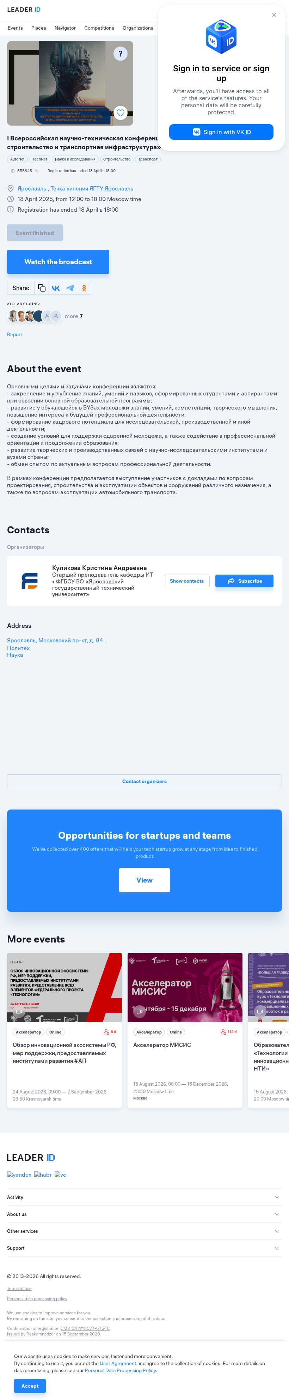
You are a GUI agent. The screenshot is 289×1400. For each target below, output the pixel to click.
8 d (113, 1031)
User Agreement (118, 1363)
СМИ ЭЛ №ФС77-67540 (85, 1328)
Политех (18, 648)
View (144, 879)
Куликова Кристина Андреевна (99, 568)
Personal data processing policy (37, 1298)
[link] (64, 1030)
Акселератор (28, 1032)
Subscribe (250, 581)
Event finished (35, 232)
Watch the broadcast (58, 261)
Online (55, 1032)
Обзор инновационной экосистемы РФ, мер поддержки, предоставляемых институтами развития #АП (64, 1052)
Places (38, 28)
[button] (144, 1197)
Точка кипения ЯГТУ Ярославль (91, 188)
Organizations (138, 28)
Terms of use (19, 1288)
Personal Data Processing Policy (120, 1370)
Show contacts (187, 581)
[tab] (144, 1197)
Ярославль (33, 188)
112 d (232, 1031)
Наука (15, 654)
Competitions (99, 28)
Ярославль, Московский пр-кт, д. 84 (55, 640)
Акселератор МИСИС (162, 1044)
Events (15, 28)
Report (14, 334)
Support (16, 1248)
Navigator (65, 28)
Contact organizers (144, 781)
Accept (29, 1386)
